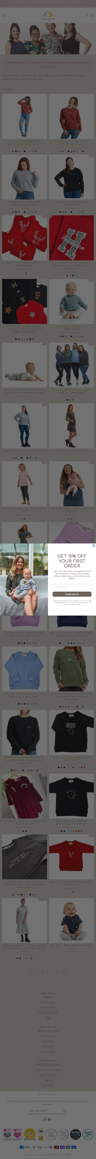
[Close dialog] (94, 545)
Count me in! (72, 594)
